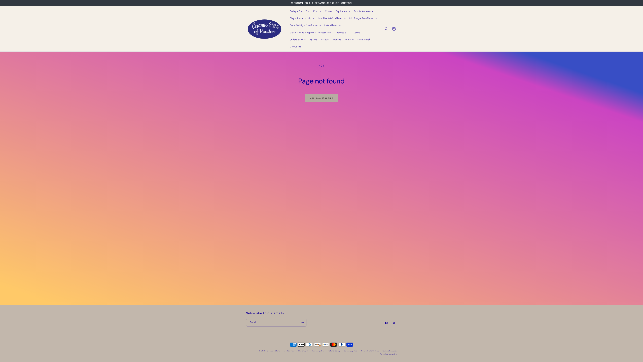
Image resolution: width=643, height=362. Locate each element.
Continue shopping (321, 98)
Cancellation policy (388, 354)
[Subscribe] (302, 322)
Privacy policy (318, 350)
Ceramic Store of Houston (278, 350)
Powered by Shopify (300, 350)
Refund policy (334, 350)
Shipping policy (351, 350)
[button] (317, 11)
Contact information (370, 350)
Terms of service (389, 350)
